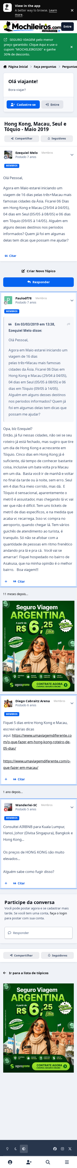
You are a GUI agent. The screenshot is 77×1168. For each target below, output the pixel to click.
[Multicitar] (6, 581)
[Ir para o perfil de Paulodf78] (8, 300)
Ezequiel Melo (26, 153)
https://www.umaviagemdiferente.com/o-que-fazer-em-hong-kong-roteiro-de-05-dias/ (37, 742)
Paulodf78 (23, 298)
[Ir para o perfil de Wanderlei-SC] (8, 807)
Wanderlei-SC (26, 805)
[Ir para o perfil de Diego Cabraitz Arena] (8, 703)
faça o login (58, 913)
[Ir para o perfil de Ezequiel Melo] (8, 155)
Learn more (8, 10)
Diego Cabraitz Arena (32, 701)
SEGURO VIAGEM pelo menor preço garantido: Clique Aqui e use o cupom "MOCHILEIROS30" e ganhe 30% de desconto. (30, 46)
